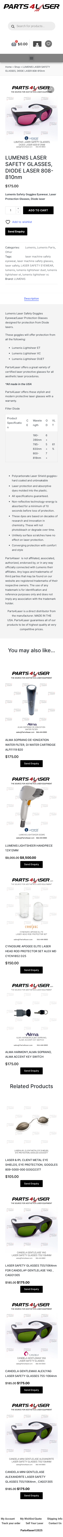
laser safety (12, 265)
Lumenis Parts (46, 247)
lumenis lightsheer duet (31, 270)
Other (8, 252)
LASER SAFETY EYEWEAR (37, 265)
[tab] (31, 298)
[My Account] (37, 45)
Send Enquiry (16, 231)
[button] (31, 58)
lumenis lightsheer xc (35, 274)
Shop (17, 66)
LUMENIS (20, 279)
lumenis (10, 270)
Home (8, 66)
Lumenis (30, 247)
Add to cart (38, 210)
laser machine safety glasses (35, 261)
